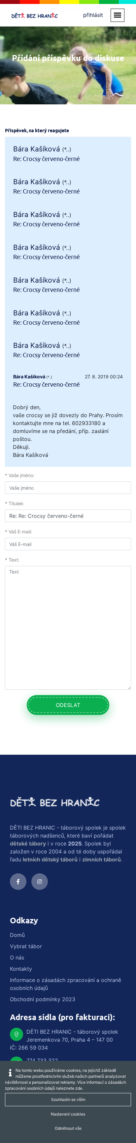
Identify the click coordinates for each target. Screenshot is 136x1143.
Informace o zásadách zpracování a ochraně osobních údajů (65, 984)
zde (78, 1088)
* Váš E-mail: (18, 531)
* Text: (12, 560)
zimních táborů (101, 859)
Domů (17, 935)
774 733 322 (42, 1060)
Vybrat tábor (26, 946)
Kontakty (21, 968)
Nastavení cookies (68, 1114)
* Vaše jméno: (19, 475)
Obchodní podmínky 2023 (42, 999)
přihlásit (93, 15)
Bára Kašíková (36, 149)
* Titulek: (14, 503)
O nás (17, 957)
